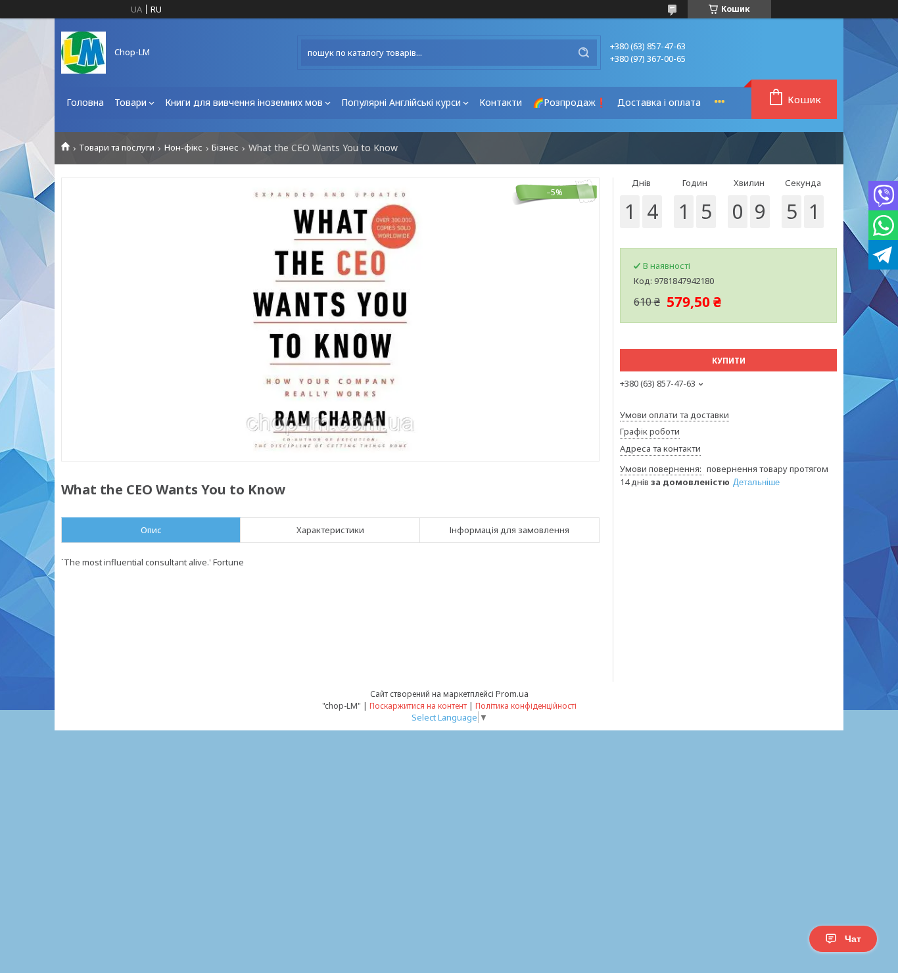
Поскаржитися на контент (418, 705)
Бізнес (225, 147)
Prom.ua (512, 694)
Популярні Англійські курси (401, 102)
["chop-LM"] (83, 53)
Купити (728, 360)
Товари (130, 102)
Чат (853, 939)
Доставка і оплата (659, 102)
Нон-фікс (183, 147)
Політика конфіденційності (526, 705)
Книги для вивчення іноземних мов (244, 102)
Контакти (500, 102)
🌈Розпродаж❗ (569, 102)
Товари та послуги (116, 147)
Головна (85, 102)
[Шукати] (584, 52)
